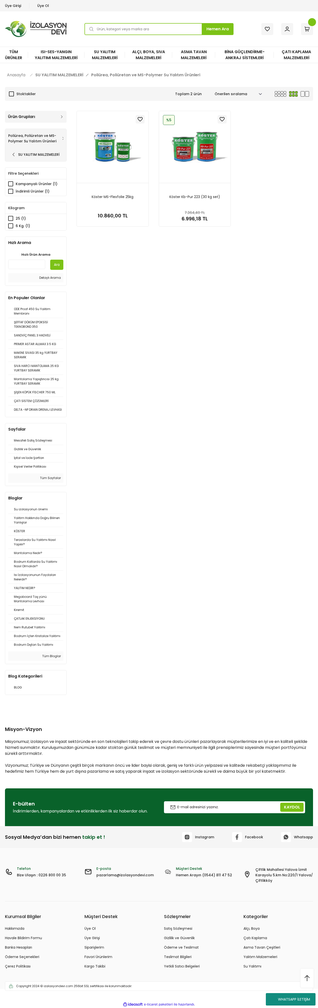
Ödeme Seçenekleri (22, 956)
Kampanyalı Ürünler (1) (36, 183)
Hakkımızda (14, 928)
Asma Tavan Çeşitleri (261, 947)
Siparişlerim (94, 947)
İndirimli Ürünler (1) (32, 191)
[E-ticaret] (158, 1004)
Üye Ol (43, 5)
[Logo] (36, 29)
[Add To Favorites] (140, 119)
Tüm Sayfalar (50, 478)
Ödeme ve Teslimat (181, 947)
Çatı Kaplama (255, 937)
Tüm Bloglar (51, 656)
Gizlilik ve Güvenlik (179, 937)
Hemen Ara (217, 29)
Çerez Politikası (18, 966)
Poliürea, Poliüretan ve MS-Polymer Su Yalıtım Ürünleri (145, 75)
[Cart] (307, 29)
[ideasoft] (133, 1004)
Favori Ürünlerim (98, 956)
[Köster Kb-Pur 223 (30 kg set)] (195, 147)
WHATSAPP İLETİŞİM (294, 999)
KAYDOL (292, 807)
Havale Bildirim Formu (23, 937)
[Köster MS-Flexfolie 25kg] (113, 147)
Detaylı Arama (50, 278)
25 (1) (21, 218)
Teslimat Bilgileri (178, 956)
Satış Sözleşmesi (178, 928)
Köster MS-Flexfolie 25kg (112, 196)
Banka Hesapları (18, 947)
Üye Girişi (13, 5)
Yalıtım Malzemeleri (260, 956)
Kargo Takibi (94, 966)
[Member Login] (287, 29)
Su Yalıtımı (252, 966)
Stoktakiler (26, 93)
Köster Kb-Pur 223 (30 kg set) (194, 196)
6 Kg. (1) (23, 225)
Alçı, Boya (251, 928)
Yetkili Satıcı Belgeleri (182, 966)
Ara (57, 264)
